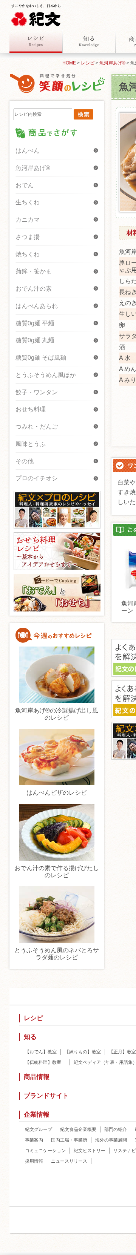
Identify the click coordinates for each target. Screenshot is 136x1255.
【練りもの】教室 (83, 1051)
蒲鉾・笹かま (33, 271)
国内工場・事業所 (69, 1140)
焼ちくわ (27, 254)
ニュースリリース (69, 1161)
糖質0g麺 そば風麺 (40, 357)
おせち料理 (30, 409)
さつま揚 (27, 237)
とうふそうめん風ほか (45, 375)
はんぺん (27, 150)
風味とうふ (30, 444)
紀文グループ (38, 1129)
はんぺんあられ (36, 306)
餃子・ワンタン (36, 392)
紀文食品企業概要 (78, 1129)
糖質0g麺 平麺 (34, 323)
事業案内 (34, 1140)
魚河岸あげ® (112, 63)
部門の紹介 (115, 1129)
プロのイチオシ (36, 478)
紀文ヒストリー (89, 1150)
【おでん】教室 (41, 1051)
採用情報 (34, 1161)
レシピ (35, 41)
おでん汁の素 (33, 288)
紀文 (36, 13)
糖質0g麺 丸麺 (34, 340)
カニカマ (27, 219)
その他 (24, 461)
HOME (69, 63)
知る (88, 41)
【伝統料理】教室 (45, 1062)
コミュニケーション (45, 1150)
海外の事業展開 (111, 1140)
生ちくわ (27, 202)
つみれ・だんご (36, 426)
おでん (24, 185)
